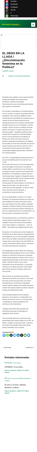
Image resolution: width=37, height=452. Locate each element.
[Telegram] (14, 335)
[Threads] (21, 335)
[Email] (25, 335)
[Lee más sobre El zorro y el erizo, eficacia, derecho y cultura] (18, 379)
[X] (11, 335)
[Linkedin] (18, 335)
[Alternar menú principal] (33, 25)
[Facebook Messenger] (28, 335)
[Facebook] (4, 335)
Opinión (11, 71)
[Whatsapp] (7, 335)
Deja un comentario (10, 370)
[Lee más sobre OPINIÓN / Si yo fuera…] (13, 363)
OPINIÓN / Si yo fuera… (14, 367)
